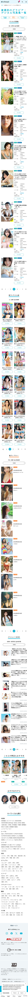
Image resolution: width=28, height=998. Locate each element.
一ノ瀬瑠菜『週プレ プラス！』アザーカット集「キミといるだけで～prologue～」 (20, 39)
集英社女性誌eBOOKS (19, 837)
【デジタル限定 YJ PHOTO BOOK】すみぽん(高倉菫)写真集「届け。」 (20, 147)
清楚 (4, 881)
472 (10, 749)
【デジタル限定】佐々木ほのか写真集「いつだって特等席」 (20, 233)
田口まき (22, 219)
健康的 (19, 866)
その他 (19, 915)
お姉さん (14, 875)
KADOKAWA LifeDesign (7, 822)
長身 (12, 866)
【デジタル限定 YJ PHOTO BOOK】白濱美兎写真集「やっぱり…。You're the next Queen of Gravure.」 (20, 177)
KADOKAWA (18, 820)
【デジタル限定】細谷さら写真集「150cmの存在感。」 (20, 263)
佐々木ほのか (16, 236)
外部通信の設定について (19, 981)
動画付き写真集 (5, 846)
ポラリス (23, 848)
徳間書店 (24, 824)
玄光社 (15, 822)
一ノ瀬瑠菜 (16, 43)
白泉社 (7, 826)
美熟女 (5, 877)
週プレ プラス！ (14, 17)
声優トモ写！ (16, 848)
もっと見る (14, 806)
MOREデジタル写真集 (17, 835)
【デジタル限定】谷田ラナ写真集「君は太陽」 (20, 120)
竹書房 (19, 824)
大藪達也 (22, 161)
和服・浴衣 (15, 857)
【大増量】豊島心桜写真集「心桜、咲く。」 (20, 206)
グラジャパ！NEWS (22, 17)
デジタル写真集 (5, 17)
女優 (4, 895)
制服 (14, 855)
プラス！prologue (16, 844)
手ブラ (5, 912)
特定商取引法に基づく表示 (7, 981)
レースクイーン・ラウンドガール (12, 899)
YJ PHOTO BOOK (18, 833)
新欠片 (3, 826)
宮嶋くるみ (16, 96)
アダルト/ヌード (15, 908)
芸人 (15, 906)
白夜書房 (11, 826)
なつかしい (15, 877)
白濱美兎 (16, 182)
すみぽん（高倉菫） (18, 150)
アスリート (6, 908)
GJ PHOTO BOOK (6, 835)
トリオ (11, 886)
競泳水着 (22, 855)
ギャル (19, 870)
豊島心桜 (16, 208)
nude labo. (3, 850)
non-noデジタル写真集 (7, 837)
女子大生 (5, 897)
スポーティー (17, 868)
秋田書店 (3, 820)
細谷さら (16, 266)
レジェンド (6, 906)
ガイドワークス (10, 820)
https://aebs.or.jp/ (4, 974)
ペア (4, 886)
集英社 (23, 822)
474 (17, 749)
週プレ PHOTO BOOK (7, 833)
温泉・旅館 (14, 888)
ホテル (5, 888)
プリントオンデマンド (7, 848)
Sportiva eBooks (18, 839)
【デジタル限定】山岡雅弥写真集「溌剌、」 (20, 65)
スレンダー (6, 862)
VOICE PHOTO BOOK (15, 846)
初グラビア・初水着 (17, 912)
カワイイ (6, 879)
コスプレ (5, 855)
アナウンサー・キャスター (10, 901)
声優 (20, 895)
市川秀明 (22, 107)
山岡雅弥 (16, 68)
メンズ (5, 915)
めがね (5, 857)
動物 (13, 915)
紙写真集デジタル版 (6, 844)
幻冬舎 (19, 822)
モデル (12, 895)
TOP (2, 5)
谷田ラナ (16, 122)
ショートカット (15, 864)
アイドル (15, 893)
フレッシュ (6, 868)
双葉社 (16, 826)
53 (18, 449)
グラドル (6, 893)
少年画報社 (14, 824)
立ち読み (19, 58)
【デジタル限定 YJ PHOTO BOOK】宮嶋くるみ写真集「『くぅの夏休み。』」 (20, 93)
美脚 (4, 866)
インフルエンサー (8, 903)
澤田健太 (22, 133)
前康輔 (21, 52)
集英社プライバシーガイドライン (14, 979)
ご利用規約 (4, 979)
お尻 (4, 864)
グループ (20, 886)
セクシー (16, 879)
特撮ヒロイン (20, 903)
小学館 (9, 824)
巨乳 (16, 862)
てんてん (22, 249)
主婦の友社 (4, 824)
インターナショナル (8, 870)
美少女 (5, 875)
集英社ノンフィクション (7, 839)
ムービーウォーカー (6, 828)
